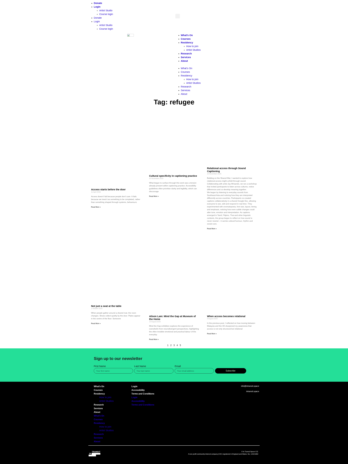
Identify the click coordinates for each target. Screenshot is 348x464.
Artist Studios (193, 50)
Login (97, 6)
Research (186, 53)
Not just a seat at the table (106, 306)
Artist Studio (105, 10)
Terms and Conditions (142, 394)
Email (178, 366)
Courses (186, 39)
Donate (98, 3)
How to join (192, 46)
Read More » (96, 207)
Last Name (140, 366)
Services (186, 57)
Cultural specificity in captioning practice (173, 176)
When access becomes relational (226, 316)
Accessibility (138, 390)
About (184, 61)
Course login (106, 14)
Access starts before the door (108, 189)
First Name (100, 366)
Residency (187, 42)
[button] (177, 16)
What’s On (187, 35)
